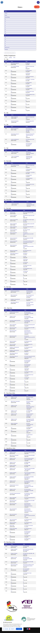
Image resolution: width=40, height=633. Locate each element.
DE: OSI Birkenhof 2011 (28, 528)
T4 (5, 41)
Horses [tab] (6, 13)
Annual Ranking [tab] (7, 17)
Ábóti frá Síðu (12, 525)
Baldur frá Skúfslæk (13, 223)
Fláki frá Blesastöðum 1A (15, 63)
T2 (5, 37)
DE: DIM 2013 (28, 63)
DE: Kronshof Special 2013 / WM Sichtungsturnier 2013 (30, 135)
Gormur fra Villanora (13, 215)
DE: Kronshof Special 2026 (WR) (28, 212)
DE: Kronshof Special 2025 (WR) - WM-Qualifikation (29, 415)
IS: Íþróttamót (28, 73)
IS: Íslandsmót (25, 262)
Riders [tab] (6, 11)
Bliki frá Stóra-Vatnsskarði (15, 401)
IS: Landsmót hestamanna (28, 525)
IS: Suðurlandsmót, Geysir (30, 91)
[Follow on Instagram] (29, 629)
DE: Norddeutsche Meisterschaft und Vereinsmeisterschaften (28, 331)
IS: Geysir (24, 256)
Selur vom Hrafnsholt (13, 238)
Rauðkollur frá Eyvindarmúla (15, 299)
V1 (5, 43)
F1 (5, 23)
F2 (5, 25)
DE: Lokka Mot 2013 (29, 299)
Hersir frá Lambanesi (13, 229)
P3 (5, 31)
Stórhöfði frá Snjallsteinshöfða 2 (15, 320)
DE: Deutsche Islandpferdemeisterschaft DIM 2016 (28, 246)
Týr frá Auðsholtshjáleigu (15, 66)
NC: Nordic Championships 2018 (28, 226)
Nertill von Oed (12, 212)
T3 (5, 39)
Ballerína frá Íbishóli (13, 341)
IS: (26, 181)
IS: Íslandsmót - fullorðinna (30, 79)
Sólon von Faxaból (13, 344)
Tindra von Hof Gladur (14, 152)
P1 (5, 27)
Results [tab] (6, 57)
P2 (5, 29)
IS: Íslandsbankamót (29, 88)
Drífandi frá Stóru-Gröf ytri (14, 312)
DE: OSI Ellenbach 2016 (28, 341)
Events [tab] (6, 15)
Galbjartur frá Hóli (13, 316)
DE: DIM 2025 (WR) (29, 410)
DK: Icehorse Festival (26, 229)
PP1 (5, 33)
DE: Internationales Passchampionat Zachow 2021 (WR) (30, 129)
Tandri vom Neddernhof (15, 139)
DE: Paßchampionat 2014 (30, 121)
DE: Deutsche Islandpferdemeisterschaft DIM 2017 (28, 234)
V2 (5, 45)
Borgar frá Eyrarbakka (13, 528)
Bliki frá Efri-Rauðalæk (14, 121)
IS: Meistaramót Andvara (30, 76)
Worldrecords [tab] (7, 47)
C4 (5, 19)
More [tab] (14, 57)
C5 (5, 21)
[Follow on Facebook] (27, 629)
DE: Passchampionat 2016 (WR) (28, 238)
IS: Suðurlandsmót (29, 70)
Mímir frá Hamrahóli (13, 232)
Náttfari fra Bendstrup (14, 128)
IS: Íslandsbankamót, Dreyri (30, 94)
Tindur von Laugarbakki (15, 156)
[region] (12, 626)
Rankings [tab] (10, 57)
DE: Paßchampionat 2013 (28, 347)
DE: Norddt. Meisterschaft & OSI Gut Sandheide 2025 (30, 406)
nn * (11, 70)
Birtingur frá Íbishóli (13, 465)
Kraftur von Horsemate (14, 219)
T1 (5, 35)
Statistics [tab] (6, 49)
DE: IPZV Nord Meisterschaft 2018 (28, 223)
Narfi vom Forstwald (13, 327)
